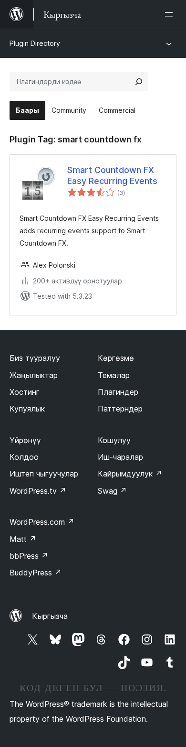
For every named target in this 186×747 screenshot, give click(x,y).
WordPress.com (42, 522)
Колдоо (24, 457)
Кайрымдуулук (130, 473)
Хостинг (25, 392)
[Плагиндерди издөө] (138, 81)
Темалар (114, 375)
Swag (112, 491)
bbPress (29, 556)
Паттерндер (120, 408)
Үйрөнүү (25, 440)
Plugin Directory (35, 43)
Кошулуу (114, 440)
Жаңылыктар (34, 375)
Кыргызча (50, 616)
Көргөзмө (116, 358)
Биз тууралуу (35, 358)
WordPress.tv (38, 491)
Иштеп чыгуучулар (44, 473)
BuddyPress (36, 572)
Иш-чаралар (120, 457)
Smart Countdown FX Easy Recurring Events (112, 175)
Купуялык (27, 408)
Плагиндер (118, 392)
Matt (23, 539)
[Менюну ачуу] (170, 14)
